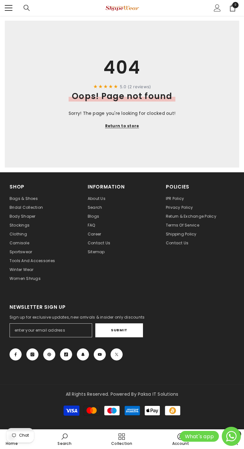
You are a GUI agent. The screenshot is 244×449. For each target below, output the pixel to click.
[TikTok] (66, 354)
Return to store (122, 126)
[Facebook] (16, 354)
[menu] (8, 8)
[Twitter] (117, 354)
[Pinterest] (49, 354)
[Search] (26, 8)
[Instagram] (32, 354)
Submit (119, 330)
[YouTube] (100, 354)
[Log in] (217, 7)
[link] (64, 439)
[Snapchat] (83, 354)
